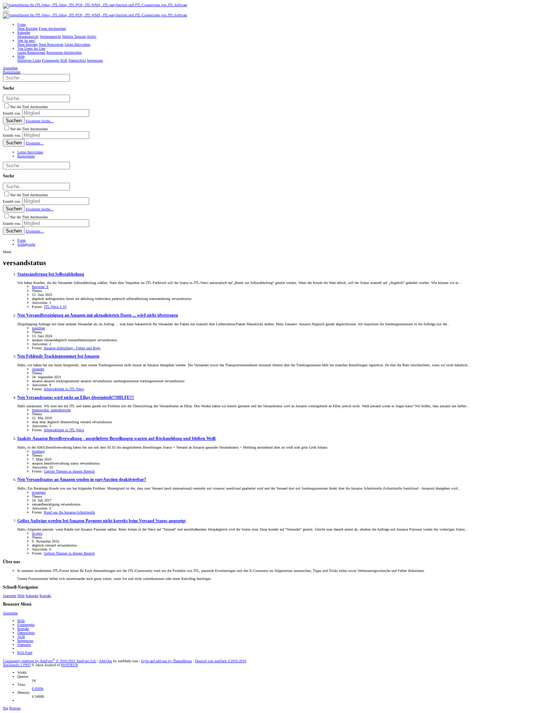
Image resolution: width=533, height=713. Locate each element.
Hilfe (21, 596)
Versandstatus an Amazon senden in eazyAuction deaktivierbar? (81, 479)
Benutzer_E (40, 287)
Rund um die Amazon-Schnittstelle (69, 512)
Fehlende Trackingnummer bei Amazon (58, 356)
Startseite (9, 596)
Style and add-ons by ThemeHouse (166, 661)
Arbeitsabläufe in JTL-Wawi (64, 389)
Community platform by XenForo (49, 661)
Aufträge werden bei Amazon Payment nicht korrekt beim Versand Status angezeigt (101, 521)
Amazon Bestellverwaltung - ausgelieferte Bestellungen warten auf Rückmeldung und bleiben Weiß (116, 438)
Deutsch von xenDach (220, 661)
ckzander (38, 369)
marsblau (38, 328)
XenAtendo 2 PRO (16, 665)
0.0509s (38, 689)
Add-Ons (105, 661)
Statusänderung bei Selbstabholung (50, 274)
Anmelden (10, 613)
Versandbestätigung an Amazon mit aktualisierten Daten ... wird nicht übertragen (97, 315)
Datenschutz (26, 633)
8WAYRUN (69, 665)
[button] (6, 12)
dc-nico (37, 533)
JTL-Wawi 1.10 (55, 307)
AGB (21, 637)
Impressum (25, 641)
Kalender (32, 596)
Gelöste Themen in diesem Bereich (69, 471)
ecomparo (39, 492)
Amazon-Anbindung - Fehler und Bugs (72, 348)
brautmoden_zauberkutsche (51, 410)
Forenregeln (25, 625)
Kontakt (45, 596)
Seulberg (38, 451)
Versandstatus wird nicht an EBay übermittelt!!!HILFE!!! (75, 397)
